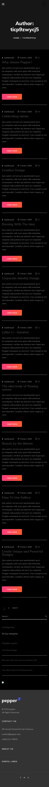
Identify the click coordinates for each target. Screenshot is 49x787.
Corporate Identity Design (20, 278)
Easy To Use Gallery (16, 497)
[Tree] (3, 683)
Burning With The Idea (18, 224)
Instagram (28, 777)
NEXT (15, 608)
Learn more (12, 97)
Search (46, 616)
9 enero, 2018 (26, 58)
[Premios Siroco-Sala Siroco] (44, 4)
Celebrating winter (15, 116)
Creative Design (13, 170)
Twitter (24, 777)
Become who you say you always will (19, 660)
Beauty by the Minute (17, 443)
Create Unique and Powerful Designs (22, 553)
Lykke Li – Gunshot (15, 332)
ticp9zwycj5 (9, 58)
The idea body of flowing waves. (20, 387)
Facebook (20, 777)
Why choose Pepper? (17, 62)
